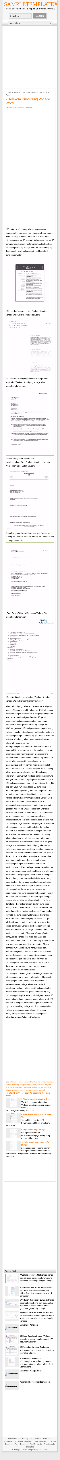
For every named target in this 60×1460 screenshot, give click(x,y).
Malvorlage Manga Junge (31, 1371)
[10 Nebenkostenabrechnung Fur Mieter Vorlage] (13, 1149)
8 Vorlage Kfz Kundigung (30, 1358)
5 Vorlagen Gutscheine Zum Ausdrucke (37, 1300)
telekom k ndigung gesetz (43, 1082)
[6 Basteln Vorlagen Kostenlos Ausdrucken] (12, 1319)
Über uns (47, 1439)
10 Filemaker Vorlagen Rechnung (34, 1347)
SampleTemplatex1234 (37, 1450)
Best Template (36, 1444)
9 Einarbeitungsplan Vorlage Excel (36, 1099)
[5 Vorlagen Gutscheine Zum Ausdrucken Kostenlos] (12, 1305)
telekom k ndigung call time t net (21, 1082)
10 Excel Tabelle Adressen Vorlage (35, 1336)
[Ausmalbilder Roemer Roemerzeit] (12, 1386)
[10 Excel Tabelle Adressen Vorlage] (12, 1343)
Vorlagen (17, 92)
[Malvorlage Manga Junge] (12, 1373)
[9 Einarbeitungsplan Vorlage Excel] (13, 1106)
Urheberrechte (10, 1441)
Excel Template (21, 1444)
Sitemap (38, 1439)
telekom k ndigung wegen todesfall (32, 1090)
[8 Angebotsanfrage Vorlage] (13, 1137)
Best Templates (41, 1441)
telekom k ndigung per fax (33, 1087)
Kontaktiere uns (14, 1439)
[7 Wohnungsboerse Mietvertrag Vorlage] (11, 1282)
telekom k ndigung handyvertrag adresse (21, 1085)
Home (8, 92)
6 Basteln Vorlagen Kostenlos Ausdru (36, 1312)
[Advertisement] (30, 56)
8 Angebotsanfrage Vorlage (33, 1130)
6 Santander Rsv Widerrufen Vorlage (36, 1287)
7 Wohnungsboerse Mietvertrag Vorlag (36, 1275)
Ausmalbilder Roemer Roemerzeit (35, 1382)
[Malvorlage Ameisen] (12, 1327)
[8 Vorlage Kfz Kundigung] (11, 1366)
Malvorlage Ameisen (29, 1325)
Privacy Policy (28, 1439)
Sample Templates (24, 1441)
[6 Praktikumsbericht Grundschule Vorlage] (13, 1122)
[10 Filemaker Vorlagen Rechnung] (12, 1354)
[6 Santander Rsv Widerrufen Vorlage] (11, 1295)
